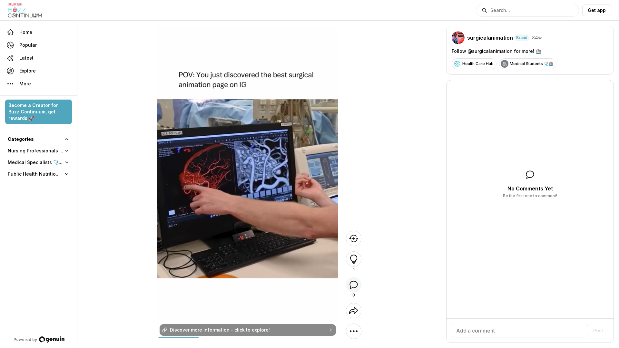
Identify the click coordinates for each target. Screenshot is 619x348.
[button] (527, 10)
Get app (597, 10)
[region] (248, 337)
